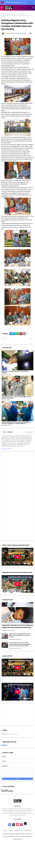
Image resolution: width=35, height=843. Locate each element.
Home (3, 14)
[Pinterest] (20, 333)
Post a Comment (6, 449)
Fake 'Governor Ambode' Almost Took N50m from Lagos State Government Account (19, 635)
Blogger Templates (25, 834)
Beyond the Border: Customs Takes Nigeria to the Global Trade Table (16, 397)
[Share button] (27, 333)
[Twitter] (14, 333)
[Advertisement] (14, 495)
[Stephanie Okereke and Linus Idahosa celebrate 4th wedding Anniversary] (17, 612)
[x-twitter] (13, 824)
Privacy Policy (27, 830)
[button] (28, 2)
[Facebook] (10, 333)
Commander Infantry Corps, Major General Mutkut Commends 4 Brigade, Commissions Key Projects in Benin (20, 644)
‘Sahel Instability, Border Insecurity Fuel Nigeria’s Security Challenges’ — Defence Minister (16, 423)
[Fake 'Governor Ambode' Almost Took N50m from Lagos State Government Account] (5, 636)
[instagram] (21, 824)
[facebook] (9, 824)
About (11, 830)
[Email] (24, 333)
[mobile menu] (2, 8)
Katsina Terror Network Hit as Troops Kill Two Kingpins (15, 372)
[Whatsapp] (17, 333)
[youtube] (17, 824)
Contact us (18, 830)
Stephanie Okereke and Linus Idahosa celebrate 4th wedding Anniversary (17, 626)
